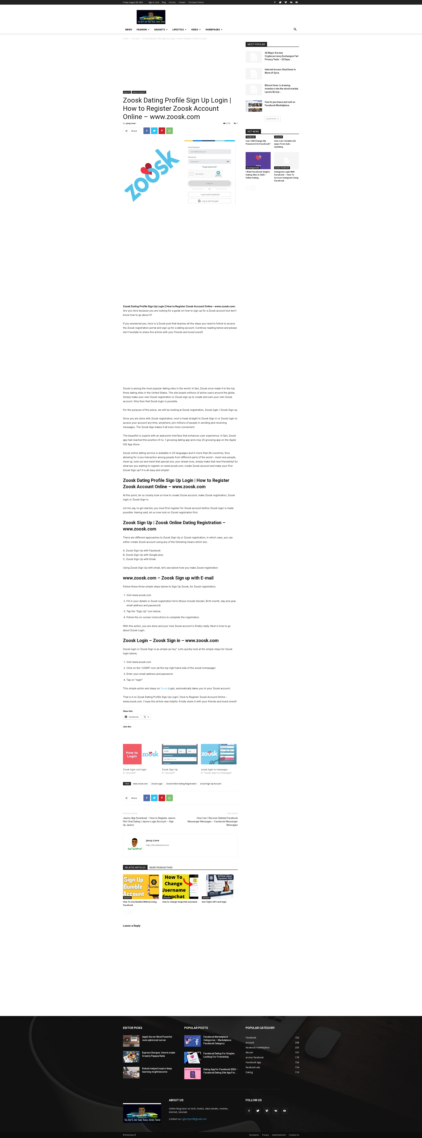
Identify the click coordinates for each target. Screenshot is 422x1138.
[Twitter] (280, 2)
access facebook (282, 168)
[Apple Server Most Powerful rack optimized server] (131, 1041)
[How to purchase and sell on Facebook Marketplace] (254, 106)
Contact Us (294, 1135)
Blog (164, 2)
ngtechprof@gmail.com (194, 1118)
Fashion (142, 29)
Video (194, 29)
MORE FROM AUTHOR (161, 867)
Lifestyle (178, 29)
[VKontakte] (291, 2)
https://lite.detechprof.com (157, 845)
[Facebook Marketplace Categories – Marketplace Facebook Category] (192, 1041)
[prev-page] (125, 912)
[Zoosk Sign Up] (179, 754)
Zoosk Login (157, 783)
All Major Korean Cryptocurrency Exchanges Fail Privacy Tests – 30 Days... (281, 56)
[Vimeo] (285, 2)
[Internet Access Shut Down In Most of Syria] (254, 73)
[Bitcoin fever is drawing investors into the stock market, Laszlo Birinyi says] (254, 89)
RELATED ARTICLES (135, 867)
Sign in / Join (154, 2)
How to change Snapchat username (179, 902)
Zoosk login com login (134, 769)
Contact (182, 2)
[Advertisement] (180, 66)
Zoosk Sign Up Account (210, 783)
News (128, 29)
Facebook (251, 137)
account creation (139, 92)
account (135, 38)
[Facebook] (274, 2)
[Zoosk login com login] (141, 754)
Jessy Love (131, 123)
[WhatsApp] (169, 130)
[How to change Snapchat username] (180, 886)
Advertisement (279, 1135)
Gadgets (159, 29)
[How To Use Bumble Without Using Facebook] (141, 886)
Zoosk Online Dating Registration (181, 783)
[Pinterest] (162, 130)
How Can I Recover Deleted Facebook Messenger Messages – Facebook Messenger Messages (213, 821)
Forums (172, 2)
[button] (295, 29)
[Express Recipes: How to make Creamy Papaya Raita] (131, 1057)
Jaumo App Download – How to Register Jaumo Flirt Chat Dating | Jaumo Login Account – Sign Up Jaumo (149, 821)
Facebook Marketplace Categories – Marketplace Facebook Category (217, 1040)
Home (126, 38)
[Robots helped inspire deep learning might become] (131, 1072)
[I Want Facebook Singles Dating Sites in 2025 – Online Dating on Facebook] (258, 160)
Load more (271, 118)
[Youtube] (296, 2)
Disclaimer (254, 1135)
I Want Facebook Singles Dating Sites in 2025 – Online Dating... (258, 175)
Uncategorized (253, 168)
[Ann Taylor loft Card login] (220, 886)
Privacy (265, 1135)
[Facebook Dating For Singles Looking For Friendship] (192, 1057)
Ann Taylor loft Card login (214, 902)
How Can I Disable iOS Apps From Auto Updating (285, 144)
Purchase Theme (196, 2)
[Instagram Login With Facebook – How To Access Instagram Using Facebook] (286, 160)
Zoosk (164, 688)
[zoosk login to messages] (219, 754)
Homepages (213, 29)
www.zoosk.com (140, 783)
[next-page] (130, 912)
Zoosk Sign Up (170, 769)
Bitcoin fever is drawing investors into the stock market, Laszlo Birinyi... (281, 88)
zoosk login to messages (214, 769)
